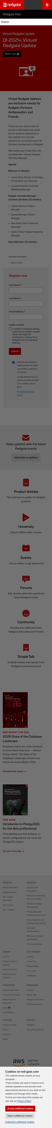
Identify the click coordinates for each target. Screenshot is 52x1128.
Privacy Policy (24, 1101)
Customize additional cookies (19, 1122)
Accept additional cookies (20, 1108)
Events (5, 21)
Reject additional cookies (19, 1115)
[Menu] (47, 5)
